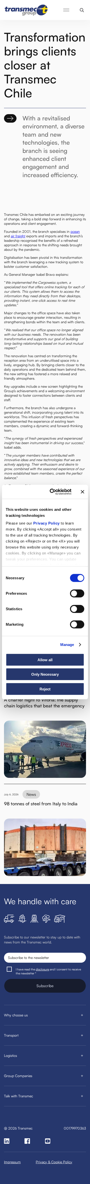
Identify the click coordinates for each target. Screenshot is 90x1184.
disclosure (42, 969)
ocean (75, 231)
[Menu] (66, 10)
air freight (18, 236)
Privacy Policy (46, 523)
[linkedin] (7, 1141)
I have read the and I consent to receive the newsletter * (48, 971)
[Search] (82, 10)
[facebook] (27, 1141)
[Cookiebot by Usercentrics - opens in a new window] (53, 492)
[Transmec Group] (26, 10)
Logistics (10, 1055)
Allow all (45, 659)
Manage (67, 644)
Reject (45, 689)
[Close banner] (82, 492)
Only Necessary (45, 674)
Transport (11, 1035)
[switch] (77, 593)
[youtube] (47, 1141)
